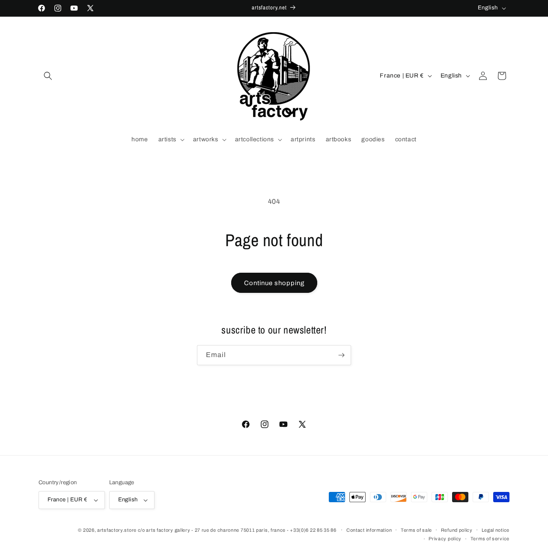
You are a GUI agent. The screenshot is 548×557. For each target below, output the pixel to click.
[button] (48, 75)
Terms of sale (416, 530)
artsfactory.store (117, 530)
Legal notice (495, 530)
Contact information (369, 530)
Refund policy (457, 530)
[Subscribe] (341, 355)
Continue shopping (274, 283)
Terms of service (490, 538)
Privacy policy (445, 538)
